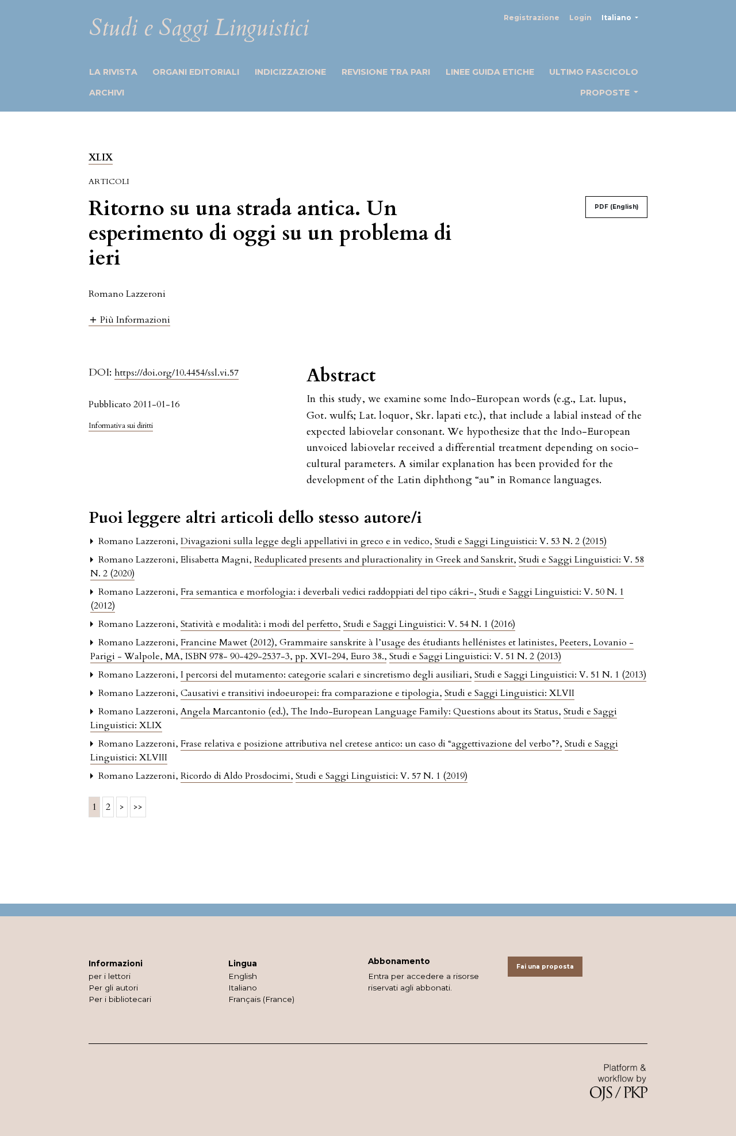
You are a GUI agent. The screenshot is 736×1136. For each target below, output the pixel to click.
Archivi (106, 92)
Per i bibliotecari (120, 999)
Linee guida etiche (490, 72)
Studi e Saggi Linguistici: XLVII (509, 693)
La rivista (113, 72)
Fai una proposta (545, 966)
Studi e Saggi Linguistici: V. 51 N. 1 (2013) (560, 674)
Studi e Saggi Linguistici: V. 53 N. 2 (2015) (521, 541)
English (242, 976)
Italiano (242, 987)
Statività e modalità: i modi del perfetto (260, 624)
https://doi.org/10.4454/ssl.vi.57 (176, 372)
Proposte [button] (606, 92)
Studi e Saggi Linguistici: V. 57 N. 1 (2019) (381, 776)
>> (138, 807)
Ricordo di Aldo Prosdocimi (237, 776)
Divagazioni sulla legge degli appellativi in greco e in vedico (306, 541)
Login (580, 17)
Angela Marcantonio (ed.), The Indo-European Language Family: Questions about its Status (371, 711)
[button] (129, 319)
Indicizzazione (290, 72)
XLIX (101, 157)
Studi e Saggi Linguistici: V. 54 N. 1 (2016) (429, 624)
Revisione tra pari (386, 72)
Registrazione (531, 17)
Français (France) (261, 999)
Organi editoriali (195, 72)
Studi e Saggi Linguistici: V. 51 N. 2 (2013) (475, 656)
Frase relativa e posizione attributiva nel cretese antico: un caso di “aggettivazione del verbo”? (371, 743)
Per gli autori (113, 987)
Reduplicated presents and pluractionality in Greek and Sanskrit (385, 559)
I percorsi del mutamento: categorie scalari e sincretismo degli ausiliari (326, 674)
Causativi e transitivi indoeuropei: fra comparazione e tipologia (311, 693)
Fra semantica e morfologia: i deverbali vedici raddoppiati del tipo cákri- (328, 592)
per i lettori (110, 976)
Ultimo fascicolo (593, 72)
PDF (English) (616, 207)
